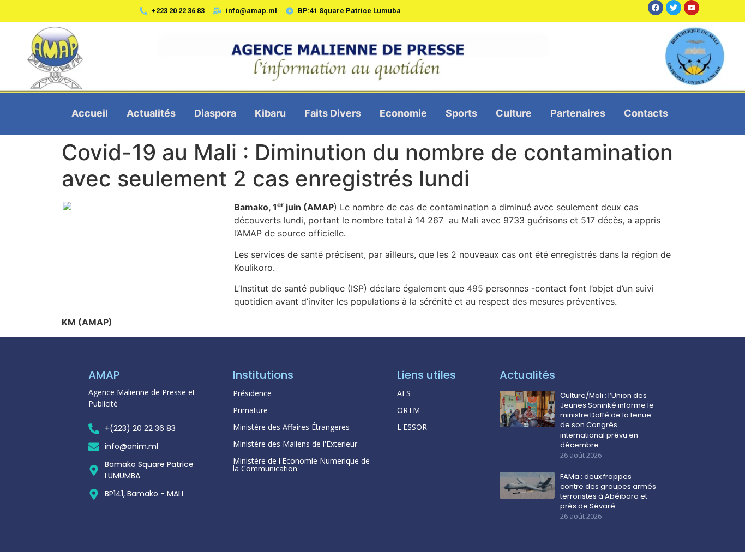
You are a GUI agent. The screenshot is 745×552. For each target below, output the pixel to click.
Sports (461, 113)
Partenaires (577, 113)
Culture (514, 113)
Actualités (151, 113)
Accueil (89, 113)
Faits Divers (332, 113)
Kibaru (270, 113)
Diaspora (215, 113)
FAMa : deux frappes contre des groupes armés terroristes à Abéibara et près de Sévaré (608, 492)
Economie (403, 113)
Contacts (646, 113)
